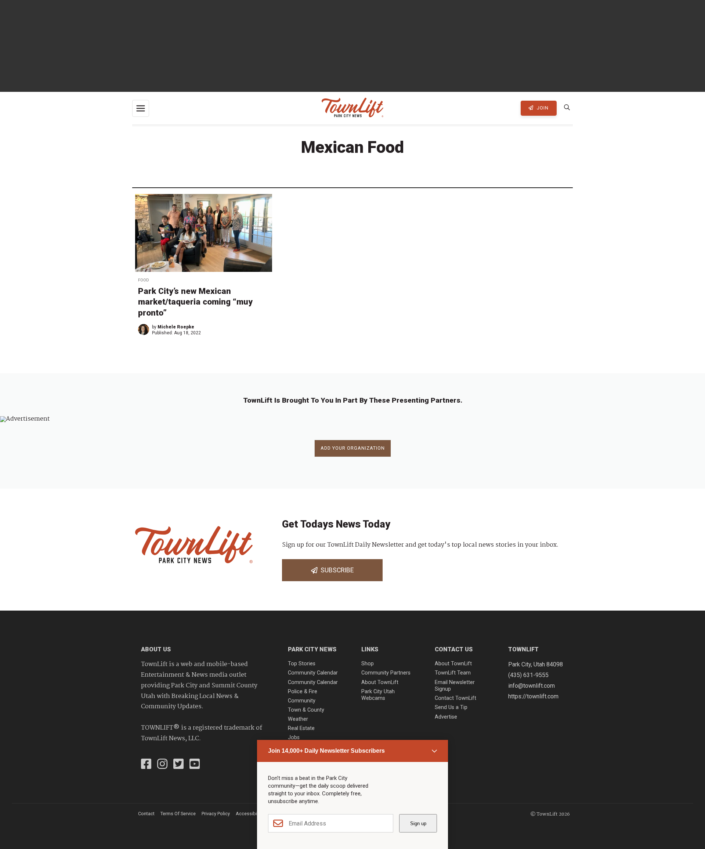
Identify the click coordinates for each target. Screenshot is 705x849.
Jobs (294, 737)
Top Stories (301, 664)
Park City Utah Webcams (378, 695)
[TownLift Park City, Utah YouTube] (194, 765)
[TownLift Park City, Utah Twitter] (178, 765)
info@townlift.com (531, 685)
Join (542, 108)
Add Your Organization (353, 448)
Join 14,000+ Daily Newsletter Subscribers (326, 751)
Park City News (312, 649)
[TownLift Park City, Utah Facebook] (146, 765)
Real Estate (301, 728)
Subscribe (336, 570)
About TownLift (379, 682)
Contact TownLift (455, 698)
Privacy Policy (216, 813)
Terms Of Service (178, 813)
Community (301, 701)
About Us (156, 649)
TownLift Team (453, 673)
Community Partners (386, 673)
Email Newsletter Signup (455, 685)
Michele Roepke (176, 327)
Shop (367, 664)
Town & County (306, 710)
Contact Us (454, 649)
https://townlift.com (533, 696)
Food (143, 280)
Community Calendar (313, 673)
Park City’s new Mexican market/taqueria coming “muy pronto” (195, 301)
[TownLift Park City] (352, 108)
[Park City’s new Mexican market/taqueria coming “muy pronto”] (203, 232)
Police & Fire (302, 691)
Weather (298, 719)
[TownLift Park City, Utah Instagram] (162, 765)
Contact (146, 813)
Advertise (446, 717)
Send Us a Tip (451, 707)
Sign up (418, 823)
